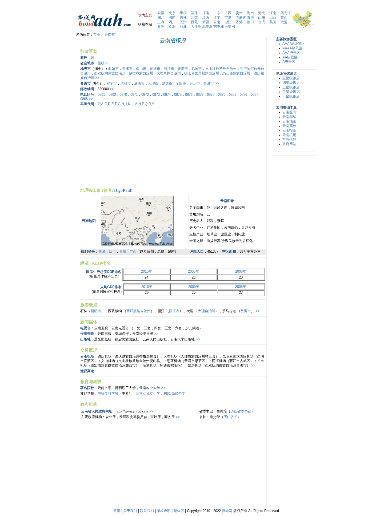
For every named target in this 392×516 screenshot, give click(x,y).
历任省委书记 (240, 411)
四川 (172, 22)
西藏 (194, 22)
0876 (189, 95)
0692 (112, 95)
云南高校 (289, 126)
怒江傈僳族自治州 (236, 73)
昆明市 (103, 63)
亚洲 (160, 27)
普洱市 (183, 69)
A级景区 (288, 62)
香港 (239, 22)
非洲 (183, 27)
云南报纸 (289, 130)
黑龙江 (286, 13)
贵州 (239, 13)
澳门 (250, 22)
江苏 (194, 17)
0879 (221, 95)
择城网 (227, 511)
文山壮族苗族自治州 (221, 69)
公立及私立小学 (148, 393)
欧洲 (172, 27)
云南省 (110, 35)
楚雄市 (167, 83)
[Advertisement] (125, 145)
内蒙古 (241, 17)
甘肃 (205, 13)
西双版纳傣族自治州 (109, 73)
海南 (250, 13)
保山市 (141, 69)
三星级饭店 (291, 87)
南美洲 (218, 27)
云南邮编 (289, 117)
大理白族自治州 (169, 73)
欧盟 (284, 22)
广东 (216, 13)
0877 (199, 95)
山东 (261, 17)
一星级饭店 (291, 96)
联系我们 (147, 511)
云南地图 (289, 121)
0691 (101, 95)
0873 (156, 95)
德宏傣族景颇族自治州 (201, 73)
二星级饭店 (291, 92)
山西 (272, 17)
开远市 (195, 83)
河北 (261, 13)
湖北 (160, 17)
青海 (250, 17)
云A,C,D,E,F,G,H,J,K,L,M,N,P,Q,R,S (126, 104)
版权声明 (164, 511)
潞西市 (139, 83)
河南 (272, 13)
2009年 (193, 271)
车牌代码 (289, 139)
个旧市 (181, 83)
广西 (228, 13)
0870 (123, 95)
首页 (96, 35)
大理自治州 (206, 311)
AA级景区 (290, 57)
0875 (178, 95)
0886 (243, 95)
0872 (145, 95)
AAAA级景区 (292, 48)
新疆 (205, 22)
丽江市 (169, 69)
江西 (205, 17)
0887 (254, 95)
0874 (167, 95)
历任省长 (230, 417)
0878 (210, 95)
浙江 (228, 22)
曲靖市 (113, 69)
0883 (232, 95)
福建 (194, 13)
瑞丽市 (125, 83)
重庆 (183, 13)
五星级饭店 (291, 78)
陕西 (284, 17)
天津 (183, 22)
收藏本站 (145, 24)
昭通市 (155, 69)
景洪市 (208, 83)
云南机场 (289, 135)
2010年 (146, 271)
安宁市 (111, 83)
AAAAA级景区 (293, 44)
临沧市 (196, 69)
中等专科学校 (108, 393)
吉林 (183, 17)
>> (97, 78)
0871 (134, 95)
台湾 (261, 22)
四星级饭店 (291, 83)
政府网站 (289, 144)
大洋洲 (196, 27)
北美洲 (207, 27)
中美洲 (230, 27)
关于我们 (130, 511)
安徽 (160, 13)
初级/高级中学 (174, 393)
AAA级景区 (291, 53)
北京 (172, 13)
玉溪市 (127, 69)
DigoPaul (122, 190)
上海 (160, 22)
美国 (272, 22)
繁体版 (179, 511)
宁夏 (228, 17)
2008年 (240, 271)
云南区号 (289, 112)
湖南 (172, 17)
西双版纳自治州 (138, 311)
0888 (84, 99)
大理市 (153, 83)
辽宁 (216, 17)
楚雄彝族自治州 (141, 73)
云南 (216, 22)
